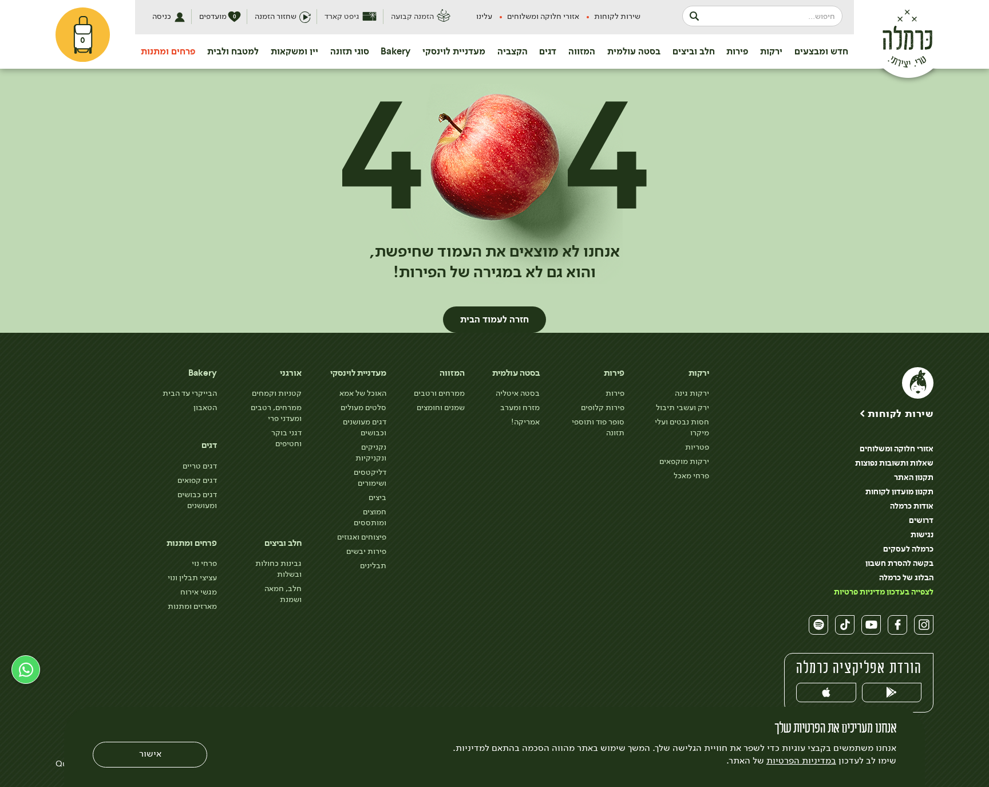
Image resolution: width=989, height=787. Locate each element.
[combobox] (762, 16)
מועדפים (217, 16)
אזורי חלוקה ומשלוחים (543, 16)
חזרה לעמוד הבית (494, 319)
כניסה (161, 16)
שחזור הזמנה (275, 16)
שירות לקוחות (617, 16)
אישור (150, 754)
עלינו (484, 16)
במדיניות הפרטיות (801, 761)
